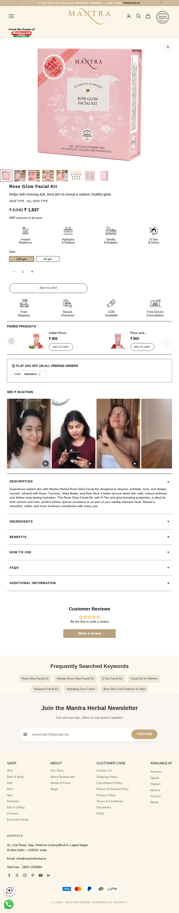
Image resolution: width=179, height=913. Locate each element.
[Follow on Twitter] (17, 875)
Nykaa (154, 778)
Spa (9, 795)
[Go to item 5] (62, 176)
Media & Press (60, 783)
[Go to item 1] (6, 176)
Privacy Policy (105, 795)
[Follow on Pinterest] (33, 875)
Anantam (13, 801)
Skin (10, 770)
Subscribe (144, 734)
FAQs (100, 813)
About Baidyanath (62, 776)
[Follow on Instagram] (25, 875)
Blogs (54, 789)
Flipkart (155, 784)
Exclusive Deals (18, 819)
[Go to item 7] (90, 176)
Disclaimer (103, 807)
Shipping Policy (106, 776)
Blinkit (154, 802)
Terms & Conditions (109, 801)
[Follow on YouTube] (40, 875)
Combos (13, 813)
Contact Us (104, 770)
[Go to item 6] (76, 176)
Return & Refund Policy (112, 789)
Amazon (156, 771)
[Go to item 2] (20, 176)
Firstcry (155, 796)
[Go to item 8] (104, 176)
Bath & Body (15, 776)
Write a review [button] (89, 633)
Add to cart (48, 288)
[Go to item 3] (34, 176)
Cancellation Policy (109, 783)
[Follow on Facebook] (9, 875)
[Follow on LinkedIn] (48, 875)
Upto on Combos (89, 3)
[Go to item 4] (48, 176)
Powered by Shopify (109, 902)
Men (10, 789)
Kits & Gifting (16, 807)
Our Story (57, 770)
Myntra (155, 790)
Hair (10, 783)
